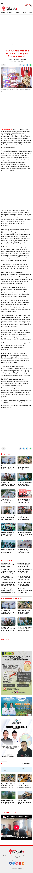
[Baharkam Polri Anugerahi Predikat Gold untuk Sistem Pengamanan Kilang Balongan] (25, 544)
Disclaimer (26, 856)
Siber (16, 857)
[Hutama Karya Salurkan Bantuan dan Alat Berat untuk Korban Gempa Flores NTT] (25, 795)
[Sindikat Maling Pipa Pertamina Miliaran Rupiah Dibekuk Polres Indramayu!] (8, 527)
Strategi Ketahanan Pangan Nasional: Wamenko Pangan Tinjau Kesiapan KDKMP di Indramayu (24, 517)
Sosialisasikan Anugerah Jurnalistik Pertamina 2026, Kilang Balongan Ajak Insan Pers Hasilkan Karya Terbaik (8, 467)
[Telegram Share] (27, 65)
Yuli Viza (10, 59)
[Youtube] (20, 863)
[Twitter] (13, 863)
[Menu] (2, 3)
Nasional (16, 59)
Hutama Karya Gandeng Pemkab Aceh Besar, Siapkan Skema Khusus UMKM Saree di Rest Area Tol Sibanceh (24, 785)
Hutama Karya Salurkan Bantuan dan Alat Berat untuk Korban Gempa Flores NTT (24, 802)
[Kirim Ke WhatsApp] (30, 65)
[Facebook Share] (20, 65)
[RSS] (23, 863)
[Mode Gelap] (26, 5)
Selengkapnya (26, 763)
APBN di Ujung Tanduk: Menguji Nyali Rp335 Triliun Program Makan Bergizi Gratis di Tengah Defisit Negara (8, 484)
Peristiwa (23, 59)
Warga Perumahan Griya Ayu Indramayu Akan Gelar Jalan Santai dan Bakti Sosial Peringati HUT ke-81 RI (7, 802)
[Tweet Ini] (23, 65)
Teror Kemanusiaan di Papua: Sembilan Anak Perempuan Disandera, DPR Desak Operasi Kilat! (8, 517)
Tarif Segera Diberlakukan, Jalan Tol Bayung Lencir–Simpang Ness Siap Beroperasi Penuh (7, 500)
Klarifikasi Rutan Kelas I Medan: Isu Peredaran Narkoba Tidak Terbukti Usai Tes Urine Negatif (25, 534)
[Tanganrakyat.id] (9, 8)
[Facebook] (10, 863)
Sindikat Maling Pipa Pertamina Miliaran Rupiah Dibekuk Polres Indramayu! (8, 534)
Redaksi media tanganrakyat (12, 856)
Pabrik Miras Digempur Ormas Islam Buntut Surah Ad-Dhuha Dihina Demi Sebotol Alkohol (8, 551)
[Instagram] (16, 863)
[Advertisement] (16, 25)
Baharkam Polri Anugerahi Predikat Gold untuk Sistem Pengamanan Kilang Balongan (24, 551)
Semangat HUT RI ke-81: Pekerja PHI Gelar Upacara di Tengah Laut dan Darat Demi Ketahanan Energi (24, 500)
